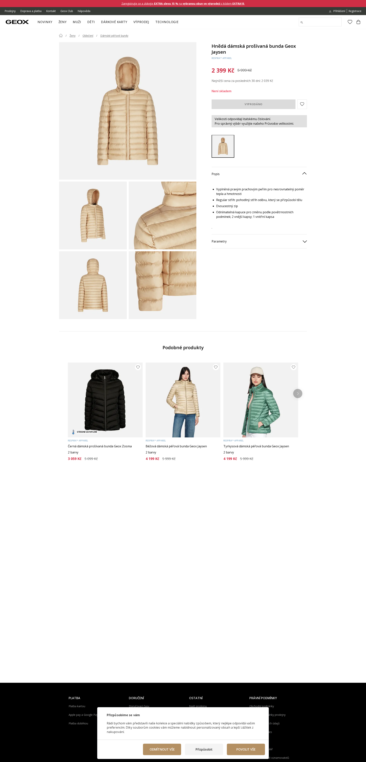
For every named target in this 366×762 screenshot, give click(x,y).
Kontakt (51, 11)
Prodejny (10, 11)
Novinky (45, 22)
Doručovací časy (139, 706)
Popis (216, 174)
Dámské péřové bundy (114, 35)
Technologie (167, 22)
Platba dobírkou (78, 723)
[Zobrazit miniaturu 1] (93, 215)
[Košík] (358, 22)
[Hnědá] (223, 146)
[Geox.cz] (17, 22)
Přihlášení (339, 11)
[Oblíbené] (350, 22)
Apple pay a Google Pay (83, 715)
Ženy (63, 22)
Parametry (219, 241)
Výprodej (141, 22)
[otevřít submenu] (68, 23)
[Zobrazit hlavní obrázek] (127, 111)
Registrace (354, 11)
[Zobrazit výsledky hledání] (301, 22)
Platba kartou (77, 706)
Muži (77, 22)
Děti (91, 22)
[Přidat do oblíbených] (138, 367)
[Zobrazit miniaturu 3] (93, 285)
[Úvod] (61, 35)
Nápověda (84, 11)
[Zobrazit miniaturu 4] (162, 285)
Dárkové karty (114, 22)
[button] (302, 104)
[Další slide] (297, 393)
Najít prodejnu (198, 706)
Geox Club (66, 11)
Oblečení (88, 35)
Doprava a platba (31, 11)
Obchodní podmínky (261, 706)
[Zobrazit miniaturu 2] (162, 215)
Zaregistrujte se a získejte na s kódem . (183, 3)
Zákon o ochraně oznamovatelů (269, 758)
